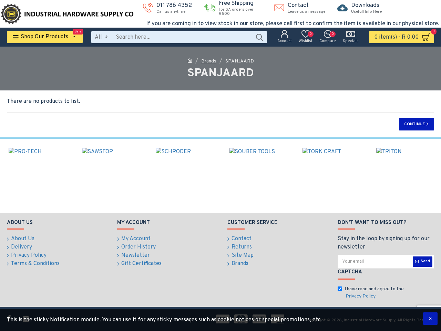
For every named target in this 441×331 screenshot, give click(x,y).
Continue (414, 124)
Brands (208, 61)
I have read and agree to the (374, 292)
